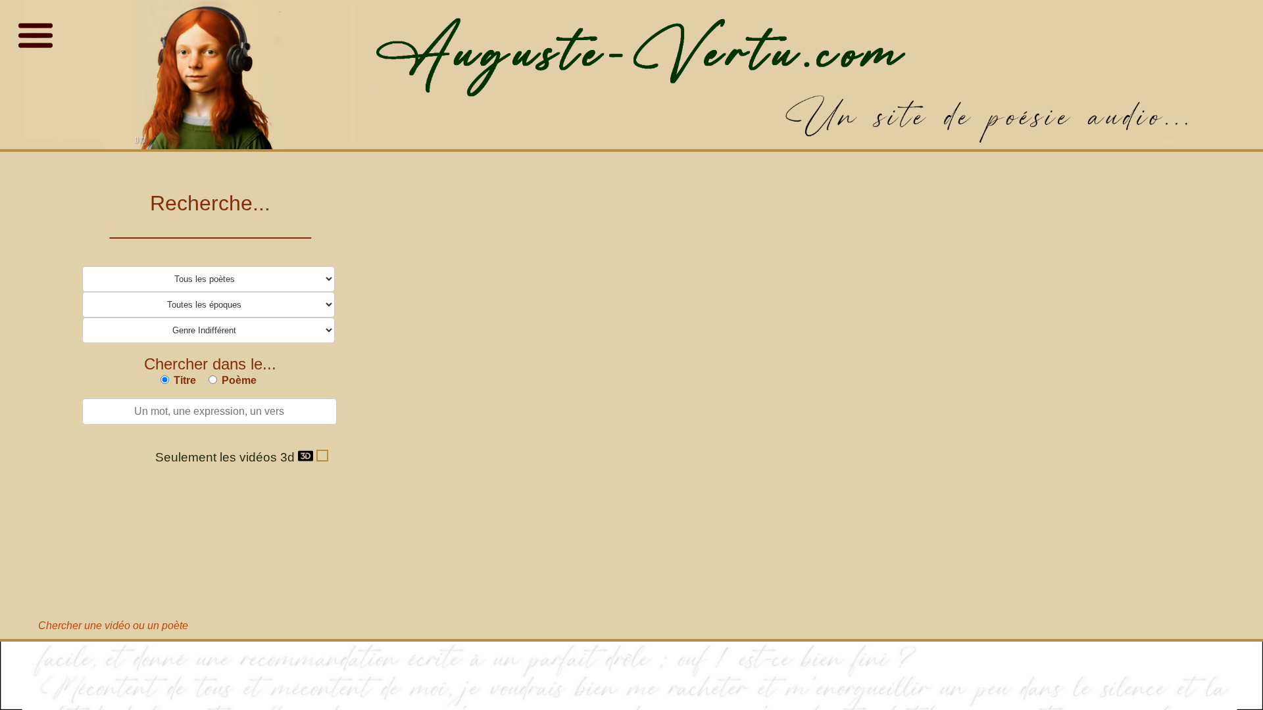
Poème (239, 380)
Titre (185, 380)
